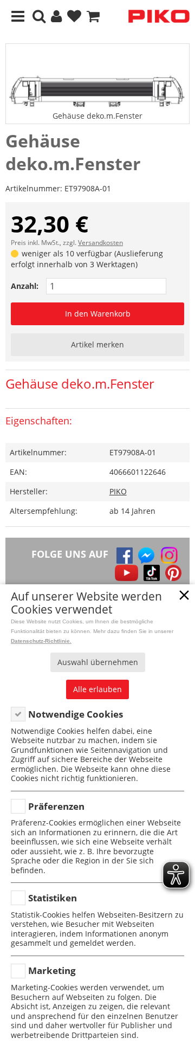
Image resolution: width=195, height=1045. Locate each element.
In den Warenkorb (98, 313)
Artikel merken (97, 344)
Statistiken (52, 898)
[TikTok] (152, 573)
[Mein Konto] (56, 17)
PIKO (118, 491)
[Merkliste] (74, 17)
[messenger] (146, 555)
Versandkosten (100, 242)
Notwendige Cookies (75, 714)
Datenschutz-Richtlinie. (41, 641)
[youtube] (126, 573)
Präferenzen (56, 806)
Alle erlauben (97, 689)
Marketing (52, 970)
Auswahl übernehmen (97, 662)
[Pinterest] (173, 573)
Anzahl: (24, 286)
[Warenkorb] (93, 17)
